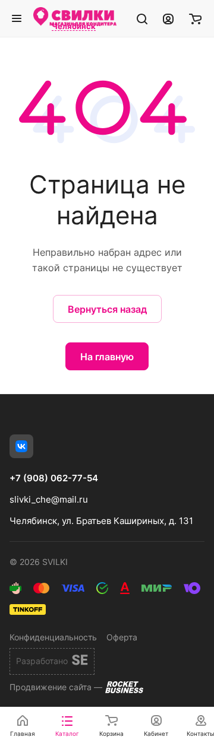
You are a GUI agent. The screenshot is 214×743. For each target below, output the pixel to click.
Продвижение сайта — (56, 687)
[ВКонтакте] (21, 446)
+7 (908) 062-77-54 (54, 478)
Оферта (121, 637)
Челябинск (74, 27)
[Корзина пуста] (195, 18)
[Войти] (168, 18)
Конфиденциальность (53, 637)
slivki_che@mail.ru (49, 499)
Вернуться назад (107, 309)
